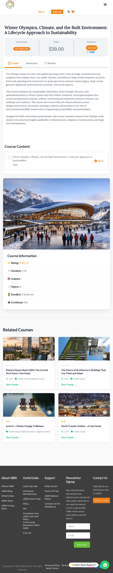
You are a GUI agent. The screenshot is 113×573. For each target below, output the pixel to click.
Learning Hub (30, 486)
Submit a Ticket (101, 500)
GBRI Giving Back (7, 507)
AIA (24, 508)
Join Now (82, 544)
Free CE (27, 533)
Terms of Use (52, 491)
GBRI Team (7, 500)
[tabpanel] (56, 104)
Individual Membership (30, 492)
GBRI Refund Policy (51, 497)
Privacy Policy (52, 565)
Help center (51, 486)
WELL (26, 503)
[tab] (13, 63)
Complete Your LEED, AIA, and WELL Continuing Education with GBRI (31, 520)
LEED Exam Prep (32, 499)
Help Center (52, 568)
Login (92, 51)
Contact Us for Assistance (52, 505)
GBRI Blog (6, 491)
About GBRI (7, 486)
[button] (105, 4)
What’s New (7, 496)
